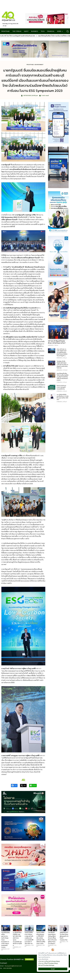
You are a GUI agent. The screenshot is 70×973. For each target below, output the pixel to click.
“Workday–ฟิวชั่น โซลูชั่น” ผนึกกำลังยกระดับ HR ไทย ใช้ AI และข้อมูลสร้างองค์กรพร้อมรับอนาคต (62, 365)
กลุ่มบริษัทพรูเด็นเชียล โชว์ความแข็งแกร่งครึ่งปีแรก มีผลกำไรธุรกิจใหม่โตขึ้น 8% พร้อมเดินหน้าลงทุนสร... (62, 377)
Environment (39, 64)
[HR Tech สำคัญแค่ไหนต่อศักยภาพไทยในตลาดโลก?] (58, 332)
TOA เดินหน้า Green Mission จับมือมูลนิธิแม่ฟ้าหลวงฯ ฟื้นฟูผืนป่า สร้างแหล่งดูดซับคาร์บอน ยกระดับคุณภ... (52, 938)
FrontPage (30, 64)
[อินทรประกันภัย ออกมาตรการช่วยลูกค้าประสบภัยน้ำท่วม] (51, 387)
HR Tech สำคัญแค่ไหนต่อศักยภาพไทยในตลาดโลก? (57, 342)
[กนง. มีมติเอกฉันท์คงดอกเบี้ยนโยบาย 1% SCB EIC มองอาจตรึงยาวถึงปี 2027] (51, 396)
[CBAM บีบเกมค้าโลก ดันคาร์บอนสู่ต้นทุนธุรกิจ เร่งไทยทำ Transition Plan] (64, 928)
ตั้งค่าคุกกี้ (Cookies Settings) (46, 965)
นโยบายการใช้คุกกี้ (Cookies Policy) (48, 963)
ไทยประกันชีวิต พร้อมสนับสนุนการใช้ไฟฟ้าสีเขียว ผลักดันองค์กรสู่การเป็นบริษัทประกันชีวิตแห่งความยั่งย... (40, 938)
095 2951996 (7, 968)
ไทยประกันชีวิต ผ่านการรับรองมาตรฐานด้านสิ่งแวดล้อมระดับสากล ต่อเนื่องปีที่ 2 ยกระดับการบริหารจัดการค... (29, 938)
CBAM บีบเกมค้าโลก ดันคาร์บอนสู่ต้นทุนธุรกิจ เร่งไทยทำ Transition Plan (64, 936)
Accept (53, 969)
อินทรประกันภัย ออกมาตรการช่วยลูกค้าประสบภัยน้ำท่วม (61, 387)
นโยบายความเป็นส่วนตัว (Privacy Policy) (49, 961)
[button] (67, 31)
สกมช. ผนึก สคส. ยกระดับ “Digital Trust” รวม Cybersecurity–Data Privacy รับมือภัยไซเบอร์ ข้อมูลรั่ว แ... (62, 352)
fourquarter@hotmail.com (13, 966)
